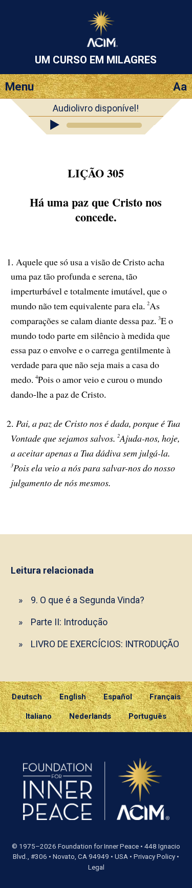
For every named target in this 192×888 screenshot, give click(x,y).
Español (117, 696)
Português (147, 716)
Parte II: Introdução (69, 622)
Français (165, 696)
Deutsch (27, 696)
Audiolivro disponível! (96, 108)
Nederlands (90, 716)
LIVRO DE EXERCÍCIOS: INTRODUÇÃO (105, 644)
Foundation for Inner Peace (98, 846)
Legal (96, 867)
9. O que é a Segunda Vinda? (87, 600)
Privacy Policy (154, 856)
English (72, 696)
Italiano (39, 716)
